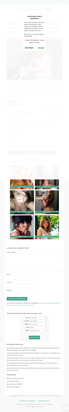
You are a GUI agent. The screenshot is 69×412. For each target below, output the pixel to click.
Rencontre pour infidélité (14, 384)
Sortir (41, 47)
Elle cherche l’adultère (13, 387)
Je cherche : (26, 321)
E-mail (9, 282)
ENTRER (29, 47)
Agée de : (27, 324)
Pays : (28, 327)
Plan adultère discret (13, 381)
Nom (9, 274)
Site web (9, 290)
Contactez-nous (43, 401)
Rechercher (34, 337)
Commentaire (11, 252)
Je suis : (27, 317)
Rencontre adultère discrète (15, 378)
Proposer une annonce (27, 401)
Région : (27, 330)
